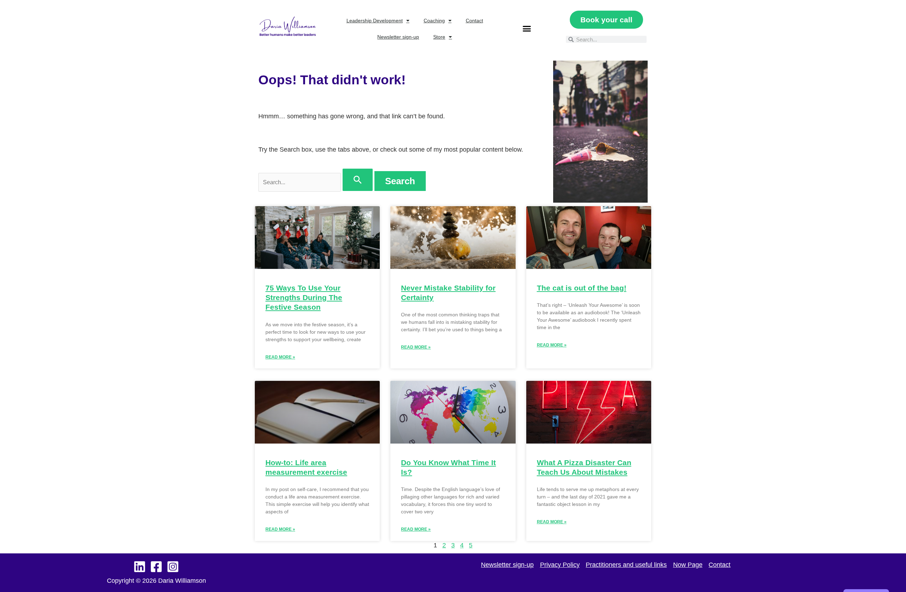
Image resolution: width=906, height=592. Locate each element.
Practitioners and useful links (626, 564)
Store (439, 37)
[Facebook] (156, 566)
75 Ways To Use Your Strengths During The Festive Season (303, 297)
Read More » (280, 357)
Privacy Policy (560, 564)
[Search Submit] (358, 180)
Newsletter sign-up (398, 37)
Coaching (434, 20)
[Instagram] (173, 566)
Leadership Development (374, 20)
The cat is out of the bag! (581, 288)
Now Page (688, 564)
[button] (526, 28)
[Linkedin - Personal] (139, 566)
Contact (474, 20)
